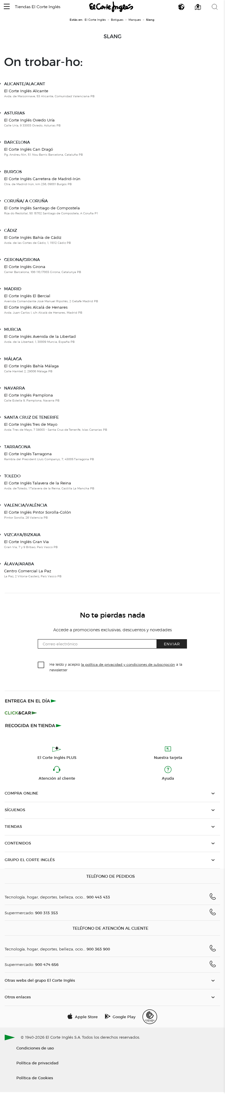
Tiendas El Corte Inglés (37, 6)
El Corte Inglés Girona (24, 266)
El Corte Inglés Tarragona (28, 453)
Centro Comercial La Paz (27, 571)
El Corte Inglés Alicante (26, 90)
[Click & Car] (21, 713)
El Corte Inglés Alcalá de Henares (36, 307)
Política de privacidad (37, 1063)
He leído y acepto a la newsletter (115, 667)
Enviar (172, 643)
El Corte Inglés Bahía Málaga (31, 366)
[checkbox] (41, 665)
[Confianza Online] (149, 1016)
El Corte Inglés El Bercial (27, 295)
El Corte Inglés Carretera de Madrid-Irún (42, 178)
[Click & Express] (31, 700)
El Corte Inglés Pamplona (28, 395)
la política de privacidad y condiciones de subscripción (128, 664)
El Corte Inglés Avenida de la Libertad (40, 336)
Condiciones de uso (35, 1048)
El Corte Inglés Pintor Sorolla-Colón (37, 512)
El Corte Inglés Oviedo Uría (29, 120)
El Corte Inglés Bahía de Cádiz (32, 237)
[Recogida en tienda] (33, 725)
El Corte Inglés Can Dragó (28, 149)
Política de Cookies (34, 1077)
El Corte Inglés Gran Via (26, 541)
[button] (7, 6)
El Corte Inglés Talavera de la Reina (37, 483)
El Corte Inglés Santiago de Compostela (42, 208)
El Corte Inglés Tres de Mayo (30, 424)
